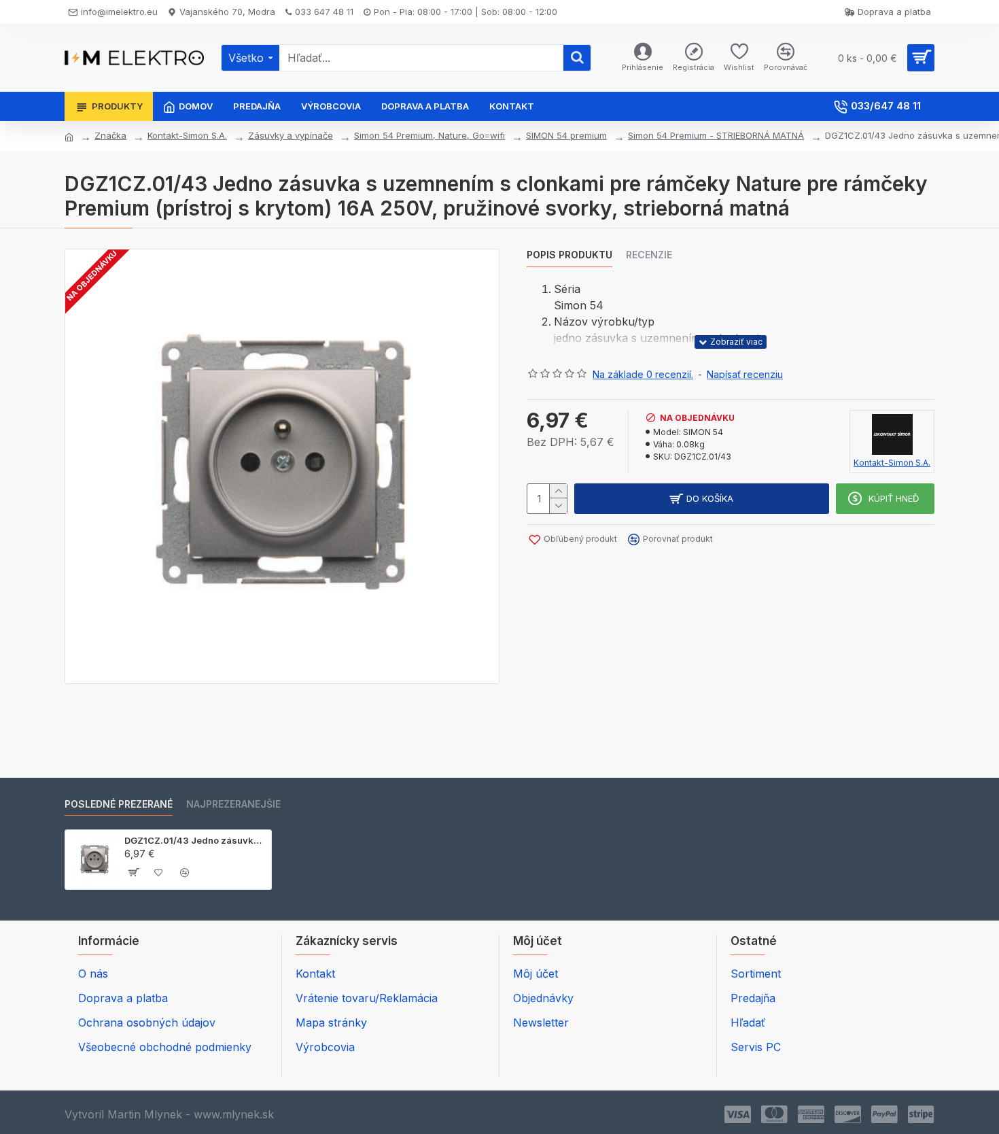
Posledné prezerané (119, 804)
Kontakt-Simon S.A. (187, 135)
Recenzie (649, 254)
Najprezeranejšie (233, 804)
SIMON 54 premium (566, 135)
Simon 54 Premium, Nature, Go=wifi (429, 135)
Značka (110, 135)
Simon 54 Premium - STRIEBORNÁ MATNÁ (716, 135)
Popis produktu (569, 254)
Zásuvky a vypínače (290, 135)
